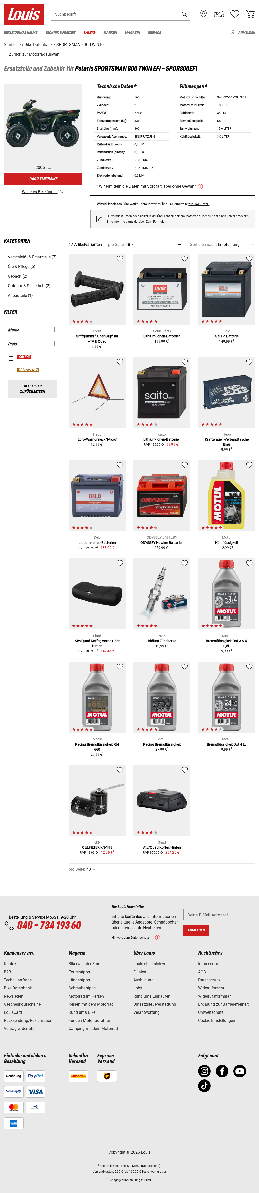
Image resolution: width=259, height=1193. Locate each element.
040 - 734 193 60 (49, 925)
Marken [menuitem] (110, 33)
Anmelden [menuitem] (246, 33)
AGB (202, 972)
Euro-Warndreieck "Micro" (97, 439)
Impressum (208, 963)
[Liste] (179, 244)
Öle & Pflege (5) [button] (21, 266)
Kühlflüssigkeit (226, 543)
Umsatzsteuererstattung (154, 1004)
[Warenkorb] (250, 14)
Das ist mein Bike (43, 179)
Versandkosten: (103, 1171)
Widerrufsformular (214, 996)
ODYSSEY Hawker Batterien (161, 543)
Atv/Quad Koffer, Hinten (162, 847)
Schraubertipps (82, 988)
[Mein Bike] (219, 14)
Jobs (137, 988)
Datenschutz (209, 980)
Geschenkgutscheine (22, 1004)
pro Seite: (116, 244)
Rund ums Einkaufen (151, 996)
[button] (184, 14)
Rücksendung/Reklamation (28, 1020)
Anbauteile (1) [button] (20, 295)
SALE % (25, 357)
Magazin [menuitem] (132, 33)
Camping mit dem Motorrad (93, 1028)
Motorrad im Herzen (86, 996)
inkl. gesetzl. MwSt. (127, 1166)
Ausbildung (143, 980)
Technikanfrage (18, 980)
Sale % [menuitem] (89, 33)
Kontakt (11, 963)
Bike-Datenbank (18, 988)
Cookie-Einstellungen (216, 1020)
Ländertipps (79, 980)
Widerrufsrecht (211, 988)
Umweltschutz (210, 1012)
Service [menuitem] (154, 33)
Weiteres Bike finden (40, 191)
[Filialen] (204, 14)
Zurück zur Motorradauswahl (34, 54)
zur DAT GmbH (198, 204)
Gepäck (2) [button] (17, 276)
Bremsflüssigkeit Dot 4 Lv (226, 744)
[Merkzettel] (235, 14)
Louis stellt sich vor (150, 963)
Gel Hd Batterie (227, 336)
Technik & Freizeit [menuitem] (60, 33)
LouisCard (13, 1012)
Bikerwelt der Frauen (87, 963)
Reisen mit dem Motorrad (91, 1004)
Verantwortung (146, 1012)
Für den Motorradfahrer (89, 1020)
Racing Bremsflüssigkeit (162, 744)
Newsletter (13, 996)
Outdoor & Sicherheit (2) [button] (29, 285)
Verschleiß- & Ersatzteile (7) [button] (32, 257)
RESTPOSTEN (29, 370)
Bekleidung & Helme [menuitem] (20, 33)
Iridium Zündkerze (162, 641)
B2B (7, 972)
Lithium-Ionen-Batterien (162, 336)
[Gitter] (170, 243)
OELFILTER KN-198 (97, 847)
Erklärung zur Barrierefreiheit (223, 1004)
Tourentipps (79, 972)
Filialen (139, 972)
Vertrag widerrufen (20, 1028)
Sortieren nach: (203, 244)
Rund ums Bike (82, 1012)
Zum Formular (156, 221)
